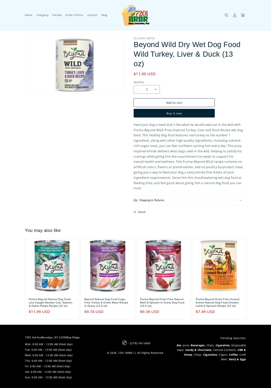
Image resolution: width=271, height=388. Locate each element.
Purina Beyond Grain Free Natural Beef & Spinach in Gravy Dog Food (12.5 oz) (162, 302)
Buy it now (174, 113)
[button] (42, 15)
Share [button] (142, 212)
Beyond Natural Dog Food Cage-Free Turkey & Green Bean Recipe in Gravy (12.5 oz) (106, 302)
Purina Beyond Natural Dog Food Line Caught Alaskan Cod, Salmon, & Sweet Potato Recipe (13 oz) (51, 302)
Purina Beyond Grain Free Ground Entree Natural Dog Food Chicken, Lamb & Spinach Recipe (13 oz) (217, 302)
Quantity (139, 82)
